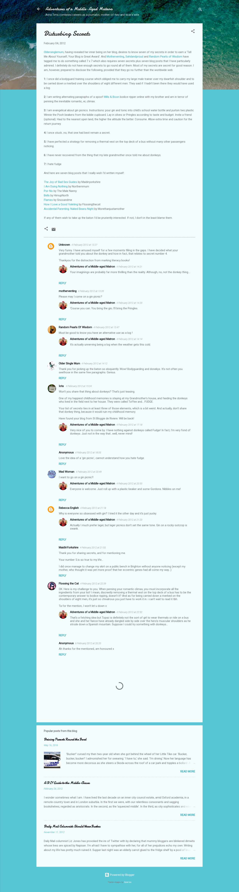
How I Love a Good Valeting (61, 204)
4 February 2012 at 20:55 (129, 483)
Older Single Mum (69, 363)
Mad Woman (66, 471)
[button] (193, 32)
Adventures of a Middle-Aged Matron (78, 9)
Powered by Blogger (121, 875)
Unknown (64, 244)
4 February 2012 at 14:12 (94, 363)
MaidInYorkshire (68, 547)
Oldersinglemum (54, 52)
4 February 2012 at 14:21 (129, 266)
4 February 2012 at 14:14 (129, 339)
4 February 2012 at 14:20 (129, 302)
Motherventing (115, 56)
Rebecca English (69, 508)
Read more (187, 771)
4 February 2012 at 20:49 (89, 471)
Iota (61, 386)
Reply (62, 283)
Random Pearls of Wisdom (166, 56)
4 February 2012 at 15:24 (79, 386)
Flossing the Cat (69, 583)
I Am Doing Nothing (56, 186)
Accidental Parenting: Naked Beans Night (69, 209)
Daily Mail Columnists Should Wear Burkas (72, 826)
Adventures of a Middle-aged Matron (92, 266)
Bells (47, 195)
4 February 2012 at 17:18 (129, 424)
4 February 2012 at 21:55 (93, 547)
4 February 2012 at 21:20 (129, 519)
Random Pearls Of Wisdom (75, 327)
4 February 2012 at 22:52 (129, 612)
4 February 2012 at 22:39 (93, 583)
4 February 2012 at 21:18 (93, 508)
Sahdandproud (134, 56)
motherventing (68, 291)
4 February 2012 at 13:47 (106, 327)
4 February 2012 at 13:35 (91, 291)
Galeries (127, 882)
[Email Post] (53, 230)
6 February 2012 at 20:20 (88, 643)
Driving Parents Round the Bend (65, 739)
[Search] (200, 10)
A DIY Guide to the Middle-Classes (67, 783)
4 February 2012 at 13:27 (84, 244)
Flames (48, 200)
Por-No (48, 191)
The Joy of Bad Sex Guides (60, 182)
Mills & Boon (111, 97)
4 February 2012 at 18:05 (88, 452)
